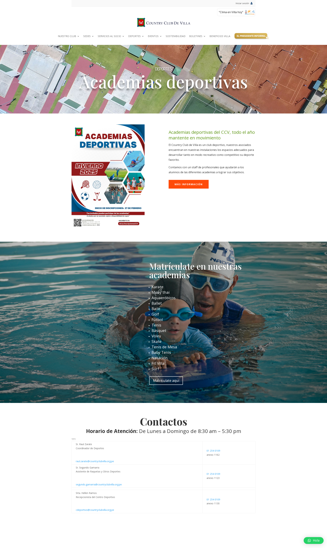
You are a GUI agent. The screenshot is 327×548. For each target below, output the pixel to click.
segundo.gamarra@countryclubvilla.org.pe (99, 484)
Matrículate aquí (166, 380)
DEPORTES (134, 36)
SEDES (87, 36)
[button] (314, 540)
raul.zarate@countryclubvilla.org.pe (95, 461)
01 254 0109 (213, 450)
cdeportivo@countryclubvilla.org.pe (95, 509)
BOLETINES (195, 36)
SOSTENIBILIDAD (175, 36)
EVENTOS (153, 36)
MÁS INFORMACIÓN (189, 184)
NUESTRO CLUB (67, 36)
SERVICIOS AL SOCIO (109, 36)
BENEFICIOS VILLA (219, 36)
